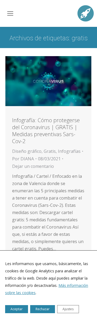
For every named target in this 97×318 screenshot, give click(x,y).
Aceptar (17, 309)
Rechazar (43, 309)
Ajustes (68, 309)
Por (23, 159)
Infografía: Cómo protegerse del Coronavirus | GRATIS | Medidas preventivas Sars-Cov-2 (46, 131)
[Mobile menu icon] (9, 13)
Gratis (50, 151)
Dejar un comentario (33, 166)
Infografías (69, 151)
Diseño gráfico (26, 151)
